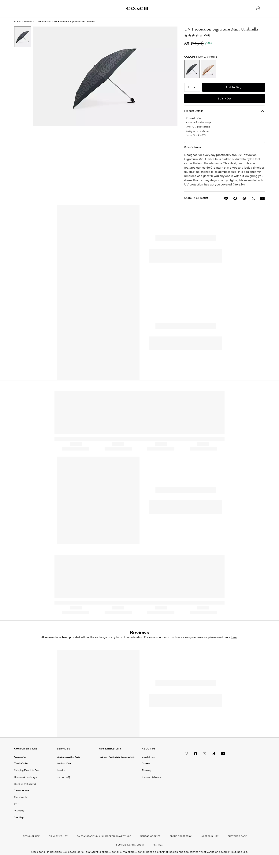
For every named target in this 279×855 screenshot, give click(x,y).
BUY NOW (225, 98)
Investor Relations (151, 777)
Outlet (17, 21)
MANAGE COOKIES (150, 836)
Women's (29, 21)
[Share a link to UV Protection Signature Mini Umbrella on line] (223, 198)
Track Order (21, 763)
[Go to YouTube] (223, 753)
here (234, 637)
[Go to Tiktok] (214, 753)
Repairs (61, 770)
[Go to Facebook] (195, 753)
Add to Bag (233, 87)
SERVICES (63, 748)
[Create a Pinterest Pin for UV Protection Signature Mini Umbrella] (242, 198)
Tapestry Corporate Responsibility (117, 756)
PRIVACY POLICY (58, 836)
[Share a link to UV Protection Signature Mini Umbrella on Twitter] (251, 198)
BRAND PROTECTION (181, 836)
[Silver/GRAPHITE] (105, 76)
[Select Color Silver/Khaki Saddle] (208, 69)
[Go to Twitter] (205, 753)
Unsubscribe (21, 797)
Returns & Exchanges (25, 777)
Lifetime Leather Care (68, 756)
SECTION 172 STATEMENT (130, 845)
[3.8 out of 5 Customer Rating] (193, 35)
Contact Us (20, 756)
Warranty (19, 810)
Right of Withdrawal (25, 783)
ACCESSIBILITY (210, 836)
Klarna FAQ (63, 777)
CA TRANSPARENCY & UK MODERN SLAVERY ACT (104, 836)
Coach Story (148, 756)
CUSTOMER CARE (26, 748)
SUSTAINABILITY (110, 748)
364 (207, 35)
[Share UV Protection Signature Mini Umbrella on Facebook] (232, 198)
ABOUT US (149, 748)
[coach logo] (137, 8)
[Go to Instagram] (186, 753)
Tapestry (146, 770)
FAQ (17, 804)
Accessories (44, 21)
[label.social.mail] (260, 198)
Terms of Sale (21, 790)
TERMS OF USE (31, 836)
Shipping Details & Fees (27, 770)
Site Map (19, 817)
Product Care (64, 763)
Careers (146, 763)
